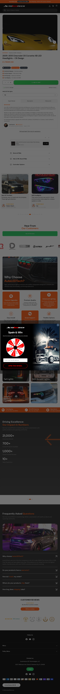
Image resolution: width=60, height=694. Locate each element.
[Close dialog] (58, 325)
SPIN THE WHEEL (15, 366)
